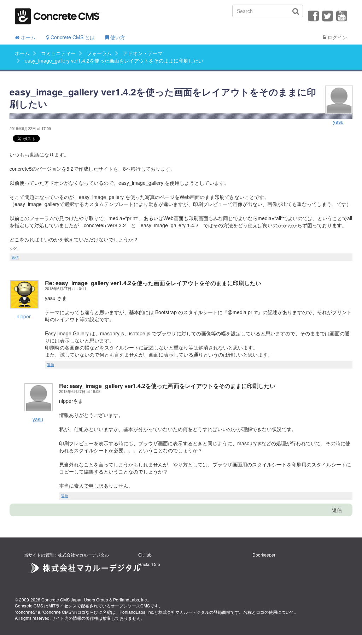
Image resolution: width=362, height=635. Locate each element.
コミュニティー (58, 53)
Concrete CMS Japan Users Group (74, 599)
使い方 (117, 37)
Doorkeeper (263, 555)
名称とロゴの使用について (268, 612)
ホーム (27, 37)
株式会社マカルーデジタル (183, 612)
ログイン (336, 37)
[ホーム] (57, 14)
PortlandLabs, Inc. (130, 599)
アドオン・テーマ (143, 53)
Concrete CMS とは (72, 37)
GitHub (145, 555)
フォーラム (99, 53)
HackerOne (149, 564)
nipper (24, 316)
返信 (15, 257)
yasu (338, 121)
